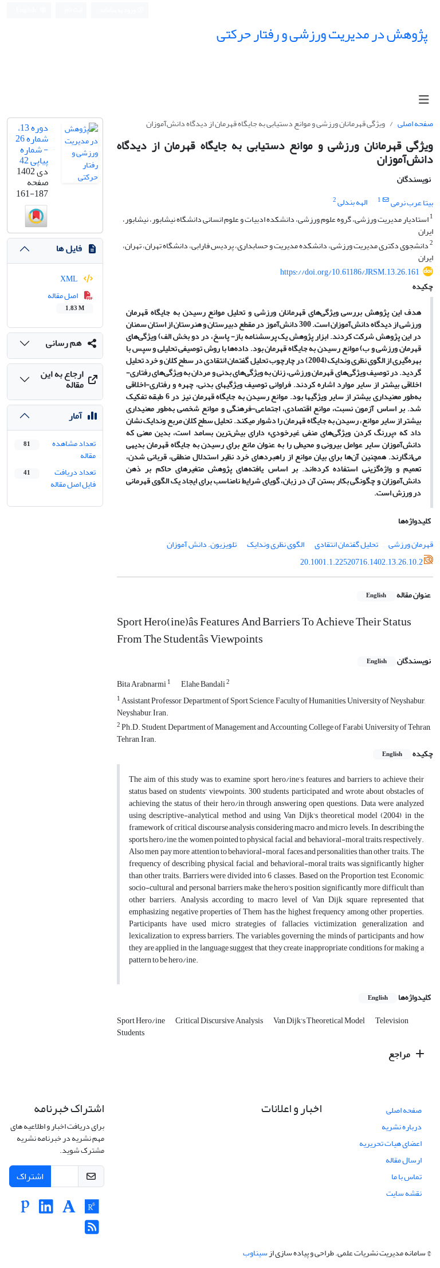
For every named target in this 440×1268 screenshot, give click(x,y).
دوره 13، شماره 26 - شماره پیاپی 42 (31, 144)
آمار (75, 415)
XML (69, 279)
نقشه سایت (404, 1193)
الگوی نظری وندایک (275, 544)
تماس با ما (406, 1176)
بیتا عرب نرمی (412, 202)
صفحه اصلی (415, 123)
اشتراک (30, 1176)
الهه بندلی (352, 202)
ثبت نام (73, 9)
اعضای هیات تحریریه (390, 1143)
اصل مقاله (66, 301)
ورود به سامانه (118, 10)
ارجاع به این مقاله (62, 379)
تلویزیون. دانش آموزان (202, 544)
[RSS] (92, 1230)
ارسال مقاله (404, 1160)
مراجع (400, 1054)
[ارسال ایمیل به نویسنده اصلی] (386, 200)
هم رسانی (64, 342)
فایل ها (69, 248)
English (26, 10)
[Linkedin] (46, 1210)
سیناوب (255, 1253)
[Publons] (25, 1210)
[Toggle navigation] (424, 100)
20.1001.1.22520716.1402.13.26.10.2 (361, 561)
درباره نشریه (402, 1126)
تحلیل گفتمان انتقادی (346, 544)
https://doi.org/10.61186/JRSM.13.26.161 (349, 272)
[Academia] (69, 1210)
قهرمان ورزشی (410, 544)
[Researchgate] (92, 1210)
